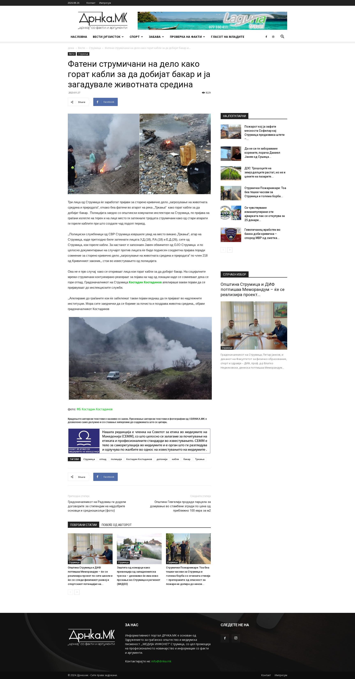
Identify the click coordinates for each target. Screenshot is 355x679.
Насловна (79, 37)
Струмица (95, 48)
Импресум (105, 2)
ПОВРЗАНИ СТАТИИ (83, 525)
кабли (175, 459)
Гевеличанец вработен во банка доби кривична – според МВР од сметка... (262, 234)
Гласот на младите (227, 37)
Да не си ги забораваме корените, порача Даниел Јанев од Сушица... (262, 152)
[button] (282, 37)
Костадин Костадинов (145, 282)
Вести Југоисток (106, 37)
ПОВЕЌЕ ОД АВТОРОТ (117, 525)
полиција (116, 459)
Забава (155, 37)
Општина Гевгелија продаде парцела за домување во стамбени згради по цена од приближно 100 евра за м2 (180, 506)
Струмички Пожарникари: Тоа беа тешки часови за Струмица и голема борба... (265, 192)
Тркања (199, 459)
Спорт (135, 37)
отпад (102, 459)
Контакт (90, 2)
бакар (186, 459)
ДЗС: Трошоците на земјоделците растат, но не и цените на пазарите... (264, 172)
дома (71, 48)
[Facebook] (266, 37)
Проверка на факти (186, 37)
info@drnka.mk (161, 661)
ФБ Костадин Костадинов (95, 409)
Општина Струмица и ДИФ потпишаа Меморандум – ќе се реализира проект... (253, 289)
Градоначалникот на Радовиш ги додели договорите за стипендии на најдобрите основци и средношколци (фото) (97, 506)
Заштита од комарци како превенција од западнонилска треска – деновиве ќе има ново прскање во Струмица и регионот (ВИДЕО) (138, 576)
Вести (81, 48)
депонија (162, 459)
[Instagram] (273, 37)
